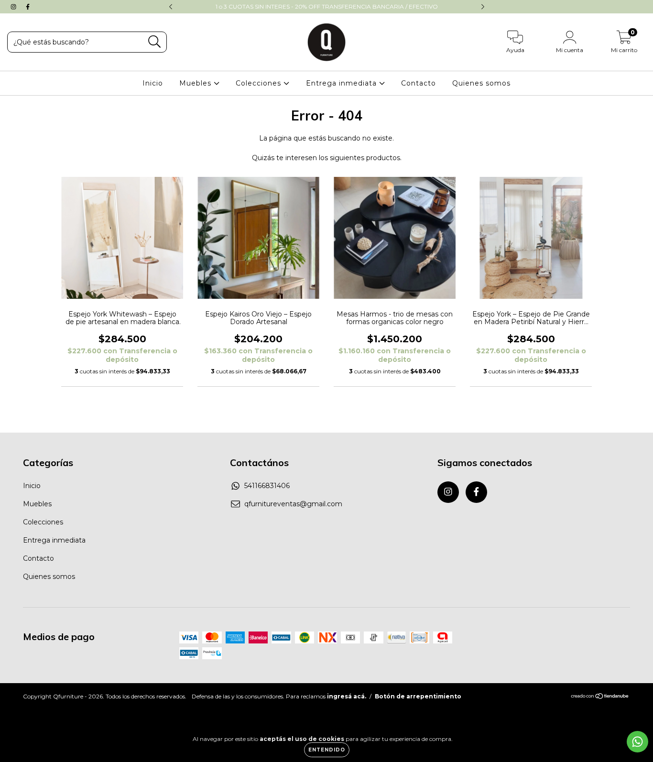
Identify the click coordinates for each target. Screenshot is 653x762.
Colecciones (259, 83)
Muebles (196, 83)
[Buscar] (154, 42)
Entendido (326, 750)
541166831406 (267, 485)
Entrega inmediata (342, 83)
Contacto (418, 83)
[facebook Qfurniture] (28, 6)
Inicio (152, 83)
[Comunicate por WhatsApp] (637, 741)
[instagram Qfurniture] (14, 6)
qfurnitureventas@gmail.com (293, 504)
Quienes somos (481, 83)
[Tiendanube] (600, 696)
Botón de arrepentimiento (418, 696)
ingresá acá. (346, 696)
